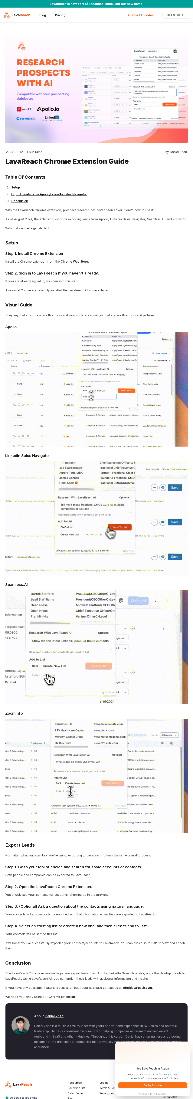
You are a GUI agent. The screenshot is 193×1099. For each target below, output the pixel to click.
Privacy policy (108, 1093)
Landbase (96, 4)
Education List (76, 1088)
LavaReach (47, 273)
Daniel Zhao (54, 1016)
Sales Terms (75, 1093)
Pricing (60, 15)
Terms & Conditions (112, 1088)
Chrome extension (62, 997)
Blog (42, 15)
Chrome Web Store (74, 261)
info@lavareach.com (137, 988)
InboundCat (170, 1097)
